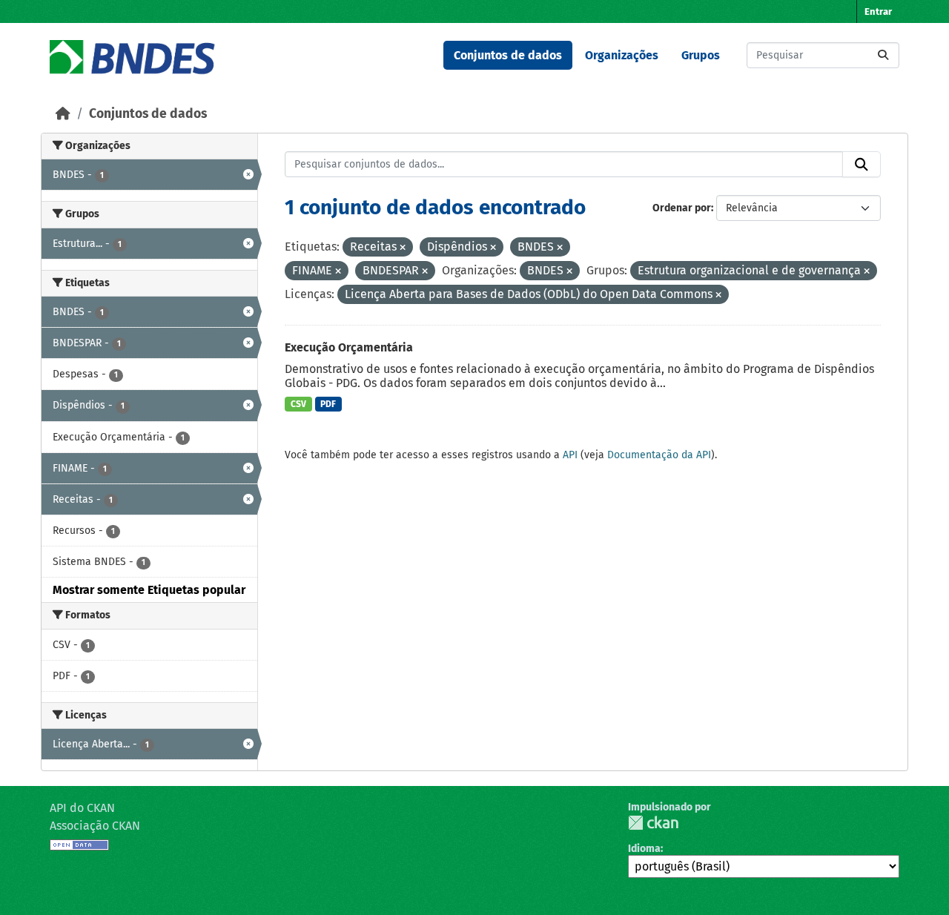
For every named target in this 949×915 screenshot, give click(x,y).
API (570, 455)
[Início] (63, 114)
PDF (328, 404)
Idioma (644, 848)
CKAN (653, 822)
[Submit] (883, 55)
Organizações (621, 55)
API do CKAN (82, 808)
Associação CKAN (95, 826)
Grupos (700, 55)
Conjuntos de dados (508, 55)
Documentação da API (659, 455)
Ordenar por (681, 208)
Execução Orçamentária (349, 347)
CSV (298, 404)
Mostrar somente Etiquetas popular (149, 590)
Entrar (878, 11)
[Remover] (403, 248)
